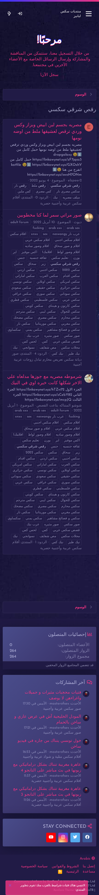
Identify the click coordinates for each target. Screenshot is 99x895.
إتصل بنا (89, 866)
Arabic (86, 858)
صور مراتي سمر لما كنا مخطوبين (49, 215)
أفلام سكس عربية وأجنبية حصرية (56, 781)
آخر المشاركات (70, 682)
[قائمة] (88, 14)
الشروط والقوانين (65, 866)
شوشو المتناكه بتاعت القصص (59, 405)
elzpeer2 (75, 180)
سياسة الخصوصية (34, 866)
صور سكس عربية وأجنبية (62, 709)
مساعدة (89, 871)
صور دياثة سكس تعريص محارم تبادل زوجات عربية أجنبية (47, 359)
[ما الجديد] (9, 14)
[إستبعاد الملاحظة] (11, 886)
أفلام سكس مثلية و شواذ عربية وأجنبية (52, 757)
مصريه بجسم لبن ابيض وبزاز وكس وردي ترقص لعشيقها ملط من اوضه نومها (47, 132)
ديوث (78, 222)
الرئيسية (72, 871)
